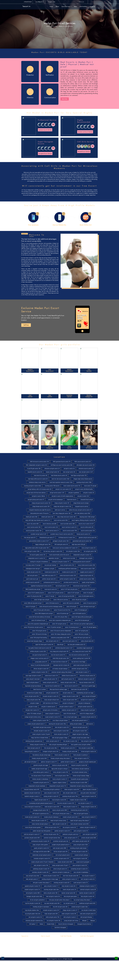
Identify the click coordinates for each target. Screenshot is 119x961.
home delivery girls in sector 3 (41, 772)
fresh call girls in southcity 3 (80, 755)
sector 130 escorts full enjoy (39, 634)
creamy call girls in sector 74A (41, 720)
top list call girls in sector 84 (32, 903)
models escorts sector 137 (69, 572)
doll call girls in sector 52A (80, 730)
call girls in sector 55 (69, 468)
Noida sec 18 (65, 943)
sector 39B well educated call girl (33, 603)
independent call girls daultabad (37, 786)
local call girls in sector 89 (59, 799)
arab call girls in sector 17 (82, 672)
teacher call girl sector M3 (68, 893)
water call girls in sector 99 (69, 913)
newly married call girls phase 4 (40, 824)
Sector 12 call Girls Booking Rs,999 (40, 665)
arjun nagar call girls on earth (33, 675)
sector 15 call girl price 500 (34, 596)
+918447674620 (28, 2)
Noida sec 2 (65, 947)
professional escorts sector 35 (52, 582)
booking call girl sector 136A (84, 482)
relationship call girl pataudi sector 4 (42, 855)
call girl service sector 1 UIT (57, 492)
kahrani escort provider (69, 558)
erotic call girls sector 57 (52, 741)
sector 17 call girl (49, 596)
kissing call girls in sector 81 (51, 796)
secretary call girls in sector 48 (40, 872)
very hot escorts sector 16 (58, 655)
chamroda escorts (71, 499)
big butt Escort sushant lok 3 (52, 686)
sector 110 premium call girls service (33, 627)
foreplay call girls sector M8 (69, 751)
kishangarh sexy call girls (85, 558)
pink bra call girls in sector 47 (32, 834)
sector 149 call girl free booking (38, 637)
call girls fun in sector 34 (87, 699)
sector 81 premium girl (63, 613)
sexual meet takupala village (34, 641)
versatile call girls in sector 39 (51, 910)
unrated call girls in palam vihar (79, 906)
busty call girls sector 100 (33, 699)
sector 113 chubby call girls (34, 713)
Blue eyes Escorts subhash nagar (58, 689)
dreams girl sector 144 (47, 516)
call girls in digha (34, 703)
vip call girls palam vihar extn (32, 913)
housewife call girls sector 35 (41, 782)
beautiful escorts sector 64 (35, 472)
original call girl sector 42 (86, 575)
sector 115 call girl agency (89, 627)
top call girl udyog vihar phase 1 (82, 900)
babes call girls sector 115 (50, 679)
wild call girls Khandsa (86, 917)
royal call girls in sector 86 (80, 858)
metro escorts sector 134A (88, 568)
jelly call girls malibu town (70, 793)
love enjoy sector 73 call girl (33, 565)
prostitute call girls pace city (60, 841)
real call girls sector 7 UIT (62, 586)
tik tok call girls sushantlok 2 (37, 900)
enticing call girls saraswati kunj (34, 741)
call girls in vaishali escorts (48, 706)
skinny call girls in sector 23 (69, 879)
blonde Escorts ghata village (34, 692)
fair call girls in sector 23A (70, 741)
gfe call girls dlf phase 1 (31, 762)
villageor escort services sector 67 (40, 658)
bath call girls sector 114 (67, 679)
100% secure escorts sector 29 (82, 461)
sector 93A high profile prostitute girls (82, 617)
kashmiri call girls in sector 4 (32, 796)
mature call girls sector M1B (59, 810)
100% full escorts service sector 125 (39, 461)
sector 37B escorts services (60, 599)
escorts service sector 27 (52, 530)
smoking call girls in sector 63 (61, 882)
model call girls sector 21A (34, 572)
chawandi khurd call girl (87, 499)
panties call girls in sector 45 (62, 831)
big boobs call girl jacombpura (33, 686)
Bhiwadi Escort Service (84, 151)
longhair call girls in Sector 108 (78, 799)
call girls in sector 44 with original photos (62, 496)
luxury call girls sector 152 (67, 565)
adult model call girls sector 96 (81, 665)
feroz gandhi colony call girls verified (80, 744)
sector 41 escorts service (89, 603)
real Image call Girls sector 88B (41, 851)
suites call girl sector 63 (87, 641)
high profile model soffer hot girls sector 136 (37, 548)
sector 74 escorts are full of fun (62, 610)
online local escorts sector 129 (68, 575)
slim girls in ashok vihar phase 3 (41, 882)
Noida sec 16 (65, 942)
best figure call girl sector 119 (78, 475)
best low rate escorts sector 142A (60, 479)
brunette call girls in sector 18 (50, 696)
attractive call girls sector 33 (87, 675)
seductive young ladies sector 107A (60, 637)
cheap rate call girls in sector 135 (62, 506)
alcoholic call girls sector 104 (79, 668)
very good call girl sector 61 (39, 655)
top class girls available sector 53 (76, 644)
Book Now (64, 99)
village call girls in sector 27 (70, 910)
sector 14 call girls (88, 592)
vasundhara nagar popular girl (84, 648)
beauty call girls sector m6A (68, 682)
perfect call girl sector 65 (49, 579)
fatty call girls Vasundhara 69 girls (58, 744)
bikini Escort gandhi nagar (88, 686)
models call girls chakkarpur (51, 817)
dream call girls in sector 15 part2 (41, 734)
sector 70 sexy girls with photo (42, 610)
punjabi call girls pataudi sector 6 (60, 844)
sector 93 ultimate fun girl (38, 620)
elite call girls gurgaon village (59, 737)
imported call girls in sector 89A (78, 782)
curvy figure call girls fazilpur (60, 720)
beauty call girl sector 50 (52, 472)
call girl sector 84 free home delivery (36, 492)
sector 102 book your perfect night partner (81, 623)
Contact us (92, 6)
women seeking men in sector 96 (81, 658)
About (57, 6)
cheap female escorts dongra (81, 503)
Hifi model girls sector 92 (61, 544)
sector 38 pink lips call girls (79, 599)
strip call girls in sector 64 (68, 886)
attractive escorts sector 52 (86, 468)
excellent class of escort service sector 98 (61, 534)
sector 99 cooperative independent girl (38, 623)
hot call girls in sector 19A (73, 551)
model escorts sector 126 (51, 572)
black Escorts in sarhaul (39, 689)
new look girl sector (32, 575)
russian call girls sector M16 (65, 862)
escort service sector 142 (51, 527)
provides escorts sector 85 (71, 582)
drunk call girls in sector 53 (61, 734)
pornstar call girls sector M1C (32, 837)
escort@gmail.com (40, 2)
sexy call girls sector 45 (52, 641)
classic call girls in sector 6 (52, 713)
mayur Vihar (84, 945)
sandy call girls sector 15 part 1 (60, 865)
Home (52, 6)
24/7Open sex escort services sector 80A (62, 465)
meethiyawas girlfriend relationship (67, 568)
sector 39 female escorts (52, 603)
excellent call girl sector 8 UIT (38, 534)
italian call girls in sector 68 (71, 789)
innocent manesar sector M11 (31, 789)
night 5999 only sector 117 (49, 575)
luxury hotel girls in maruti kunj (33, 806)
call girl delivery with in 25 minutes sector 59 (39, 489)
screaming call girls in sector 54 (79, 868)
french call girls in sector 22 (62, 755)
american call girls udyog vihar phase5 (62, 672)
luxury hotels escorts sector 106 (86, 565)
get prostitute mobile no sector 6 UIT (39, 541)
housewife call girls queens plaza (79, 779)
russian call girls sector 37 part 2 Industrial (42, 862)
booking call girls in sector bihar (32, 485)
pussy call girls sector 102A (80, 844)
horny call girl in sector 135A (32, 551)
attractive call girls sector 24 (52, 468)
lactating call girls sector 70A (70, 796)
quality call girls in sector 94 (41, 848)
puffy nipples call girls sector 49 (80, 841)
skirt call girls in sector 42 (88, 879)
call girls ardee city (68, 692)
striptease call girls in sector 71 (87, 886)
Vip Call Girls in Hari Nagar (78, 661)
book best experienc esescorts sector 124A (61, 482)
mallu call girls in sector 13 (70, 806)
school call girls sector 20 (60, 868)
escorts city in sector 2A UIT (86, 523)
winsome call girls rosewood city (34, 920)
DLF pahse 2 (85, 950)
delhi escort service (60, 510)
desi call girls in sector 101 (62, 727)
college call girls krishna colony (33, 717)
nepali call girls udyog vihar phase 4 (79, 820)
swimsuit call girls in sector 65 (88, 889)
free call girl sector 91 (29, 537)
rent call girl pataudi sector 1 (63, 855)
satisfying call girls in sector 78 (41, 868)
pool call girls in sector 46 (89, 834)
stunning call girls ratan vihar (51, 889)
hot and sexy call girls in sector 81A (53, 551)
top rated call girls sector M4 (52, 903)
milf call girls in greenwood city (40, 813)
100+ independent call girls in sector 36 (36, 465)
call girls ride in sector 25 (32, 710)
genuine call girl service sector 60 (87, 537)
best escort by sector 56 (40, 475)
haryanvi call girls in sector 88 (79, 765)
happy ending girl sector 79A (42, 544)
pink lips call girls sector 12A (51, 834)
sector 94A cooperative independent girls (60, 620)
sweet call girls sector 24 (69, 889)
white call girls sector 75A (52, 917)
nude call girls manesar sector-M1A (79, 824)
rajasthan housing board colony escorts (41, 586)
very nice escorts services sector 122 (78, 655)
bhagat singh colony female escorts (83, 479)
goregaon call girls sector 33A (61, 541)
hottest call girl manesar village (81, 775)
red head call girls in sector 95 (79, 851)
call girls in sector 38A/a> (38, 496)
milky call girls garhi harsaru (81, 813)
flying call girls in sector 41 (32, 751)
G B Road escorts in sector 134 (66, 537)
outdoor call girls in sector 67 (87, 827)
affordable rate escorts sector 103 (86, 465)
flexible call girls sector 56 (68, 748)
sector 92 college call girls (87, 713)
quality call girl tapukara (88, 582)
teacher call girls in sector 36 (86, 893)
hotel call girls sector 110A (62, 775)
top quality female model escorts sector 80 (39, 648)
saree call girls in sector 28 (80, 865)
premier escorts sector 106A (86, 579)
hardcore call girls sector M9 (59, 765)
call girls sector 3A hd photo (50, 710)
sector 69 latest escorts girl (87, 606)
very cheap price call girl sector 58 (59, 651)
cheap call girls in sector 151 (62, 503)
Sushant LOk (85, 940)
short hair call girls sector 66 (70, 875)
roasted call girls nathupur (81, 855)
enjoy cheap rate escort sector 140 (66, 516)
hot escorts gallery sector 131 (37, 554)
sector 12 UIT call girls (73, 592)
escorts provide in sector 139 (33, 530)
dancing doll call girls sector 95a (57, 724)
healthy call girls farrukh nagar (39, 768)
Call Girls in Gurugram (60, 927)
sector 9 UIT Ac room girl (88, 589)
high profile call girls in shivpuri (59, 768)
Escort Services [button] (66, 6)
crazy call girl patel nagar (70, 717)
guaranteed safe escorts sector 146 (82, 541)
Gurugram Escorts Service (84, 924)
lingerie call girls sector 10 (41, 799)
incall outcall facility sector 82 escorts (59, 554)
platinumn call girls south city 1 (71, 834)
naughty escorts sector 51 (87, 572)
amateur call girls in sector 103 (39, 672)
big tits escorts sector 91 (71, 686)
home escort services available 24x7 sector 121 (65, 548)
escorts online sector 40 (87, 527)
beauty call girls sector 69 (50, 682)
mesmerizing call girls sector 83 (79, 810)
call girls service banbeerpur (55, 499)
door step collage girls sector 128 (61, 513)
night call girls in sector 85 (59, 824)
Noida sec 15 (65, 940)
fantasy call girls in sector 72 (37, 744)
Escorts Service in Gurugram (65, 924)
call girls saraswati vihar (52, 692)
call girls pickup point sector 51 (36, 499)
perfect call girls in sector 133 (67, 579)
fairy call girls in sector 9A (88, 741)
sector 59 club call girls (69, 713)
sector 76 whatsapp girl (81, 610)
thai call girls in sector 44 (87, 896)
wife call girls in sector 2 (69, 917)
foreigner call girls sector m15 (50, 751)
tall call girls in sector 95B (33, 893)
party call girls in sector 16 (81, 831)
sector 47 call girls (30, 606)
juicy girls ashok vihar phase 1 (88, 793)
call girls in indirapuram (84, 703)
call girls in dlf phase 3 (68, 703)
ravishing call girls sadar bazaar (78, 848)
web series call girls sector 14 (87, 913)
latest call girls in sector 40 (89, 796)
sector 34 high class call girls (41, 599)
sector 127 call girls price (81, 630)
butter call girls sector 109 (70, 699)
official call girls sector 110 (52, 827)
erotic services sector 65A (61, 520)
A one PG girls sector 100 (33, 468)
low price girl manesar (50, 565)
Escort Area (54, 26)
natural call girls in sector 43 (38, 820)
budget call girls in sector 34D (70, 696)
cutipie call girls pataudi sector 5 (36, 724)
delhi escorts (89, 724)
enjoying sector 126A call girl (87, 516)
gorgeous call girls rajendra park (87, 762)
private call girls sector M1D (88, 837)
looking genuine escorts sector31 (81, 561)
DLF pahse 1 (32, 924)
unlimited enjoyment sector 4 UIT (64, 648)
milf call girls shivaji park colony (61, 813)
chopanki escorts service (81, 506)
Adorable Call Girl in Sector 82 (61, 665)
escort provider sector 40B (67, 523)
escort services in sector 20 (69, 527)
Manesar (92, 920)
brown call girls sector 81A (32, 696)
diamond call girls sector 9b (80, 727)
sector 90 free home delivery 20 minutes (39, 617)
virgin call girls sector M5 (51, 913)
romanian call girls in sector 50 (42, 858)
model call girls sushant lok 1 (32, 817)
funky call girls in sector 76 (81, 758)
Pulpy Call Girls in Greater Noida (39, 737)
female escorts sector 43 (83, 534)
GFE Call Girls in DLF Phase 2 (50, 703)
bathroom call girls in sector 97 (86, 679)
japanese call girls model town (32, 793)
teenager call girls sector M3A (34, 896)
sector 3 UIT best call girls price (69, 589)
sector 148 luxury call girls (81, 634)
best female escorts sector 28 (59, 475)
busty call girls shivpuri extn (51, 699)
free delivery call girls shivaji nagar (42, 755)
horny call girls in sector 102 (60, 772)
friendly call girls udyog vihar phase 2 (60, 758)
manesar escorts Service (45, 130)
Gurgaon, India (51, 2)
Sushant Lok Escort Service (85, 132)
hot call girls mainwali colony (79, 772)
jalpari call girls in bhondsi (89, 789)
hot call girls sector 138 (90, 551)
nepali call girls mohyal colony (58, 820)
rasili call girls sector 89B (59, 848)
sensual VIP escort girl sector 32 (81, 637)
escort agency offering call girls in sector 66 (83, 520)
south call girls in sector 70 (80, 882)
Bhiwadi (84, 920)
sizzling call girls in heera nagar (50, 879)
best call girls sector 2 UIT (86, 472)
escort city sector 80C (33, 523)
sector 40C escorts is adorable (71, 603)
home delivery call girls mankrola (80, 768)
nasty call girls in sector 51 (89, 817)
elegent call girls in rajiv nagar (80, 734)
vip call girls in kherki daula (88, 910)
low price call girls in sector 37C (65, 803)
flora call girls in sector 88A (86, 748)
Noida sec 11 (65, 948)
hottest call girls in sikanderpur (40, 779)
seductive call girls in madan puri (61, 872)
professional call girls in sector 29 (40, 841)
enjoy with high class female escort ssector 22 (37, 520)
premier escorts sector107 (33, 582)
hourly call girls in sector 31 (60, 779)
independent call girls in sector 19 (82, 554)
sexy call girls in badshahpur (81, 872)
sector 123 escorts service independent (60, 630)
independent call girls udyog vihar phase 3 (81, 786)
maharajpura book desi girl (33, 568)
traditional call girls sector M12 (87, 903)
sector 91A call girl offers (60, 617)
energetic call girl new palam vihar (80, 737)
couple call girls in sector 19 (52, 717)
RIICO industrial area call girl (33, 589)
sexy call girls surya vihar (32, 875)
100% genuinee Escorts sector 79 (61, 461)
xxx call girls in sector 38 (53, 920)
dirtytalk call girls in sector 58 (42, 730)
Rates (75, 6)
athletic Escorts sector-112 (69, 675)
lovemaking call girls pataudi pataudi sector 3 (41, 803)
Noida (41, 924)
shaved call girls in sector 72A (51, 875)
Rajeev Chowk (85, 947)
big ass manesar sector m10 (86, 682)
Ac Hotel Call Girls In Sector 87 (59, 661)
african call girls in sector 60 (41, 668)
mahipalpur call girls (49, 568)
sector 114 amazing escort (72, 627)
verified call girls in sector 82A (38, 651)
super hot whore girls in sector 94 (44, 644)
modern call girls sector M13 (70, 817)
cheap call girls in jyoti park (88, 710)
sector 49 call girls (71, 606)
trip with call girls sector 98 (60, 906)
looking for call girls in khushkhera (39, 561)
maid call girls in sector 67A (52, 806)
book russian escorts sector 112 (72, 485)
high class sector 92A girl (78, 544)
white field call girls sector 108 (61, 658)
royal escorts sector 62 (50, 589)
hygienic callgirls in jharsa (59, 782)
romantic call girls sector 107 (61, 858)
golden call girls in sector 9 (68, 762)
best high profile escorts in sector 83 (38, 479)
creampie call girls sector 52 (88, 717)
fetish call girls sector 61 (33, 748)
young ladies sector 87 (41, 661)
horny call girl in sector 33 (88, 548)
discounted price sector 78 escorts (39, 513)
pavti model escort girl (32, 579)
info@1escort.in (46, 942)
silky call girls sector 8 (32, 879)
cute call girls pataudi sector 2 (80, 720)
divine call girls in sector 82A (61, 730)
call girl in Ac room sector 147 (63, 489)
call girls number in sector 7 (66, 706)
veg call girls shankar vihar (32, 910)
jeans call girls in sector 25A (51, 793)
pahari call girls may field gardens (42, 831)
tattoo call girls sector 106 (50, 893)
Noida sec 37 (65, 950)
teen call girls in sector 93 (53, 896)
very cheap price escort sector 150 (81, 651)
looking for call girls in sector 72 (60, 561)
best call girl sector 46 (69, 472)
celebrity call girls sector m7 (69, 710)
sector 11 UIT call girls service (55, 592)
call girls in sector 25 (88, 492)
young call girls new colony (71, 920)
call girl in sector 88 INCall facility (84, 489)
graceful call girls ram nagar (41, 765)
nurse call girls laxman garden (33, 827)
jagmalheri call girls (54, 558)
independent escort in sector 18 (36, 558)
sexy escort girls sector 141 (70, 641)
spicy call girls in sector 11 (51, 886)
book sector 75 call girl (90, 485)
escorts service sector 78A (70, 530)
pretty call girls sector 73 (70, 837)
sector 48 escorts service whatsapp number (50, 606)
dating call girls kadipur (76, 724)
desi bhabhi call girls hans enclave (42, 727)
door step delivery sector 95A (82, 513)
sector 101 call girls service (59, 623)
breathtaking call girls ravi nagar (85, 692)
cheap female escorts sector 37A (41, 506)
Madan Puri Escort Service (66, 26)
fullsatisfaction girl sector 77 (47, 537)
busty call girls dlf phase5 (89, 696)
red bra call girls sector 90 (60, 851)
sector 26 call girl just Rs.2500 (66, 596)
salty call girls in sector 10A (41, 865)
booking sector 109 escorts (52, 485)
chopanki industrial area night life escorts (40, 510)
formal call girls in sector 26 (88, 751)
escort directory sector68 (49, 523)
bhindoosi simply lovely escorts (37, 482)
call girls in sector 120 (83, 496)
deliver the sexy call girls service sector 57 (80, 510)
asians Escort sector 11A (51, 675)
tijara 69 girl (60, 644)
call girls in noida (32, 706)
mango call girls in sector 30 (88, 806)
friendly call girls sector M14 (39, 758)
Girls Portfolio (83, 6)
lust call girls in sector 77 (84, 803)
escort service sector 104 (33, 527)
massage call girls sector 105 (40, 810)
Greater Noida (50, 924)
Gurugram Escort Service (45, 153)
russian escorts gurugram (82, 862)
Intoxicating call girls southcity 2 (51, 789)
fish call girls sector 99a (50, 748)
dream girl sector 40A (31, 516)
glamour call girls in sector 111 (49, 762)
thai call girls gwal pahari (70, 896)
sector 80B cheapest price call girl (44, 613)
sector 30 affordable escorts (86, 596)
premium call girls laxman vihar (52, 837)
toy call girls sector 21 (69, 903)
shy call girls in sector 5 (88, 875)
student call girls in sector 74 (32, 889)
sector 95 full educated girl (82, 620)
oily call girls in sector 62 (69, 827)
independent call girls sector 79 (57, 786)
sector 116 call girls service (39, 630)
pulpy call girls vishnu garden (40, 844)
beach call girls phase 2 (33, 682)
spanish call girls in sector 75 (32, 886)
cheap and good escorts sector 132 (41, 503)
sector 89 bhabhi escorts (79, 613)
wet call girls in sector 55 (35, 917)
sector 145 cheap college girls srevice (61, 634)
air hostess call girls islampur (60, 668)
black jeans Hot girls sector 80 (79, 689)
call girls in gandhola (73, 492)
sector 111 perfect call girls (54, 627)
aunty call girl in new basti (33, 679)
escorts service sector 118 (88, 530)
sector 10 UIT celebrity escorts (36, 592)
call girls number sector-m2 (85, 706)
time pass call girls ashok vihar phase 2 (59, 900)
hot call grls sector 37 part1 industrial (41, 775)
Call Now (26, 325)
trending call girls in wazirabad (41, 906)
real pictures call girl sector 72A (81, 586)
